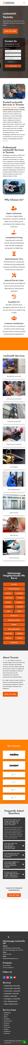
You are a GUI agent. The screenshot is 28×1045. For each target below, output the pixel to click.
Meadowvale (14, 615)
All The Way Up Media (17, 1042)
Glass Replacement (11, 1004)
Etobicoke (7, 1033)
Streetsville (14, 642)
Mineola (14, 624)
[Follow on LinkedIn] (11, 977)
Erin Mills (14, 584)
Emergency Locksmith (12, 999)
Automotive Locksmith (14, 444)
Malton (19, 611)
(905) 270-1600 (7, 954)
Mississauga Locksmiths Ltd (11, 107)
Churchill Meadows (14, 589)
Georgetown (7, 1031)
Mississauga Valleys (14, 629)
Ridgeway (20, 633)
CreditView (19, 602)
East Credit (9, 597)
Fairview (8, 602)
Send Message (13, 66)
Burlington (7, 1019)
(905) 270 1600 (10, 31)
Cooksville (19, 593)
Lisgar (8, 611)
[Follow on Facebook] (4, 977)
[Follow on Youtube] (14, 977)
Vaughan (6, 1029)
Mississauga (7, 1012)
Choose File (10, 61)
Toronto (5, 660)
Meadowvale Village (14, 620)
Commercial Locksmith (14, 399)
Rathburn (8, 638)
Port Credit (8, 633)
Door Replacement (10, 1001)
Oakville (6, 1014)
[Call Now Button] (25, 1042)
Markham (6, 1025)
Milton (6, 1017)
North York (7, 1027)
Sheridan (19, 638)
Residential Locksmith (14, 376)
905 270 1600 (14, 895)
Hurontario (9, 606)
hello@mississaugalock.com (10, 958)
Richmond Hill (8, 1021)
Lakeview (20, 606)
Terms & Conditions (8, 967)
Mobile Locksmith (10, 996)
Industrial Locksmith (14, 421)
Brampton (7, 1023)
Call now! (5, 141)
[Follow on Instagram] (7, 977)
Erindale (20, 597)
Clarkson (8, 593)
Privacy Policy (6, 965)
